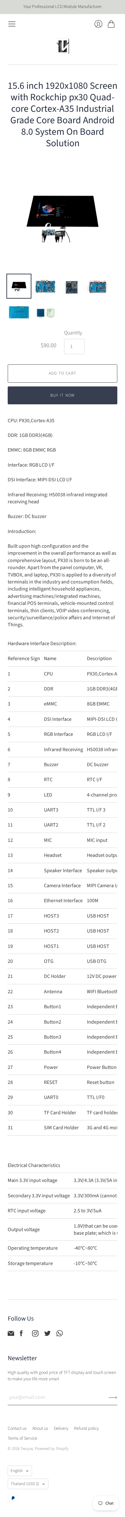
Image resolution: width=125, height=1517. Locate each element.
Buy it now (62, 395)
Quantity (73, 332)
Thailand (25, 1484)
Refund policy (86, 1428)
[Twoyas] (62, 46)
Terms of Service (22, 1438)
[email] (11, 1334)
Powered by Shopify (52, 1449)
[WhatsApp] (59, 1334)
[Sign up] (113, 1397)
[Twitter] (47, 1334)
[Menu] (12, 24)
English (17, 1471)
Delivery (61, 1428)
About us (40, 1428)
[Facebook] (21, 1334)
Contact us (17, 1428)
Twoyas (27, 1449)
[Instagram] (35, 1334)
